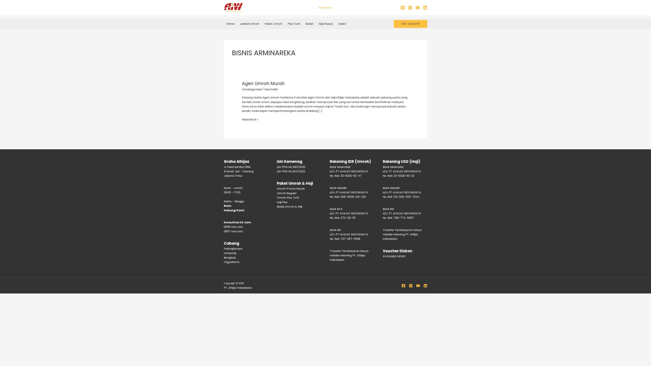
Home (230, 24)
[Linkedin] (425, 8)
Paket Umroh (273, 24)
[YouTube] (418, 8)
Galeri (342, 24)
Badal (309, 24)
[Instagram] (410, 8)
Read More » (250, 119)
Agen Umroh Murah (263, 83)
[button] (410, 24)
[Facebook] (403, 8)
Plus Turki (294, 24)
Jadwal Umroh (249, 24)
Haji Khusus (325, 24)
